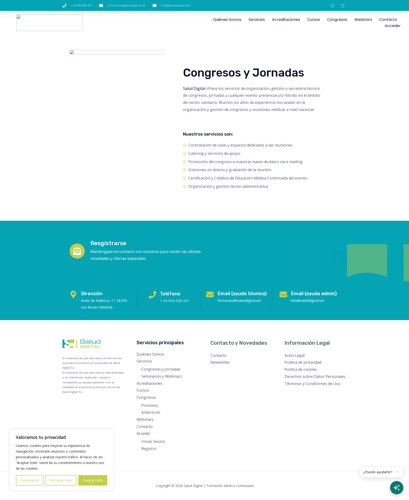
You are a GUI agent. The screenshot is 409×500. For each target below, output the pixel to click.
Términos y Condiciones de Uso (312, 383)
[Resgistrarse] (77, 251)
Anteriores (150, 412)
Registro (148, 448)
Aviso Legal (295, 355)
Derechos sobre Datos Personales (315, 376)
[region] (61, 460)
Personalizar (29, 480)
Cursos (313, 19)
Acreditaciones (286, 19)
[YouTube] (307, 393)
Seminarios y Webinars (161, 376)
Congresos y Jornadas (160, 369)
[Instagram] (300, 393)
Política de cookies (301, 369)
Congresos (337, 19)
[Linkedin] (313, 393)
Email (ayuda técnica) (242, 293)
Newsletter (220, 362)
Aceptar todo (93, 480)
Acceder (393, 25)
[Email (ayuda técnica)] (210, 294)
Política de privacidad (303, 362)
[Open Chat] (396, 487)
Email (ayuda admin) (314, 293)
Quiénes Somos (227, 19)
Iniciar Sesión (153, 441)
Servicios (257, 19)
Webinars (363, 19)
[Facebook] (288, 393)
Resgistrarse (108, 243)
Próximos (149, 405)
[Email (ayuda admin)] (283, 294)
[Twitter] (294, 393)
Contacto (388, 19)
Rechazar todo (61, 480)
